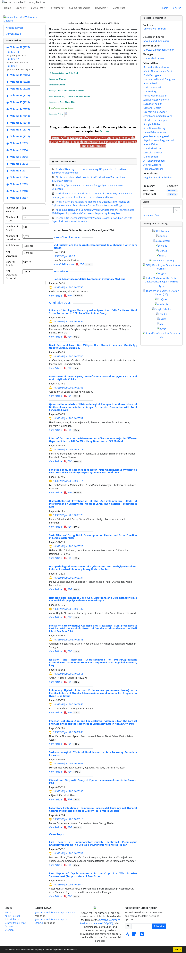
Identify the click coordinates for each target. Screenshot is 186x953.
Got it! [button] (178, 949)
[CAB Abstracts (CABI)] (161, 260)
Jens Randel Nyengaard (156, 136)
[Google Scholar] (161, 308)
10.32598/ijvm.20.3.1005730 (68, 287)
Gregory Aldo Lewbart (155, 111)
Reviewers (100, 7)
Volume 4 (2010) (19, 177)
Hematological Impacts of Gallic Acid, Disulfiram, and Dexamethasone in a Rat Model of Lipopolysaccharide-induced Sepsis (93, 599)
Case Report (57, 834)
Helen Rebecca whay (154, 132)
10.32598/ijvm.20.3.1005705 (68, 387)
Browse (20, 7)
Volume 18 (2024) (20, 81)
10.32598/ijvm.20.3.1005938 (68, 791)
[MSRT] (161, 323)
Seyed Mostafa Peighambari (158, 140)
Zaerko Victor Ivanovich (156, 99)
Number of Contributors (13, 237)
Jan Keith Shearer (152, 152)
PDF (85, 264)
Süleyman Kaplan (152, 103)
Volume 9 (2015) (19, 143)
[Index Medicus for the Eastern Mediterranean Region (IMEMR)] (161, 279)
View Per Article (10, 263)
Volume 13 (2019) (20, 116)
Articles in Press (14, 27)
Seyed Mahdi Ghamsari (156, 41)
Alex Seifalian (150, 144)
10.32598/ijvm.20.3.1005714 (68, 481)
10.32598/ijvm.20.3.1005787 (68, 609)
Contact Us (119, 7)
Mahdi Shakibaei (152, 148)
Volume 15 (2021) (20, 102)
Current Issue (13, 33)
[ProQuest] (161, 299)
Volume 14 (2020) (20, 109)
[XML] (116, 230)
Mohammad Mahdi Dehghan (159, 79)
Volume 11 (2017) (20, 129)
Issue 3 (15, 52)
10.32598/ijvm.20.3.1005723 (68, 515)
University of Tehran (154, 28)
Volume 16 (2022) (20, 95)
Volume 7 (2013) (19, 157)
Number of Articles (12, 228)
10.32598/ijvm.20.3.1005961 (68, 763)
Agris (161, 286)
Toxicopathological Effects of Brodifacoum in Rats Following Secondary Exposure (93, 754)
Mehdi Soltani (150, 156)
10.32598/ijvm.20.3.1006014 (68, 884)
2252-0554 (172, 194)
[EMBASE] (161, 250)
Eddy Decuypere (152, 75)
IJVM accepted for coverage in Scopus (55, 912)
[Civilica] (161, 318)
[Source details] (161, 240)
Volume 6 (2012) (19, 163)
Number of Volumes (12, 209)
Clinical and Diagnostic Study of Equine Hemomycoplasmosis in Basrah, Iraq (93, 781)
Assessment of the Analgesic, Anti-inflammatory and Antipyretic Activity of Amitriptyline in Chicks (93, 378)
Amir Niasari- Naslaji (154, 128)
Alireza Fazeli (150, 83)
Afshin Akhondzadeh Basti (157, 71)
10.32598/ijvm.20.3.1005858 (68, 639)
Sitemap (9, 929)
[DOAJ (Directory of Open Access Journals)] (161, 266)
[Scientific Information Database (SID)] (161, 335)
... (144, 341)
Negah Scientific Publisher (157, 177)
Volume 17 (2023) (20, 88)
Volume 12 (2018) (20, 122)
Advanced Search (152, 215)
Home (7, 7)
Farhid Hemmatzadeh (155, 95)
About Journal (12, 916)
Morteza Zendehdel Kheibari (159, 49)
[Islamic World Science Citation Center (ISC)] (161, 292)
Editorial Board (13, 919)
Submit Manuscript (79, 7)
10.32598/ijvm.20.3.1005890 (68, 732)
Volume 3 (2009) (19, 184)
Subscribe (159, 926)
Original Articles (60, 303)
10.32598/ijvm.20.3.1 (64, 256)
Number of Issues (12, 218)
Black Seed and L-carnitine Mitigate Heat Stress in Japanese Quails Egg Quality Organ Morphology (93, 346)
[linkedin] (161, 313)
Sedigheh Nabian (152, 124)
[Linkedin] (134, 935)
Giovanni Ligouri (152, 107)
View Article (55, 295)
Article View (12, 245)
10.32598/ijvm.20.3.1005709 (68, 853)
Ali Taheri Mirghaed (154, 160)
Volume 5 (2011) (19, 170)
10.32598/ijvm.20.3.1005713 (68, 449)
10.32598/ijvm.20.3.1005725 (68, 546)
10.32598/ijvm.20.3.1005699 (68, 321)
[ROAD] (161, 328)
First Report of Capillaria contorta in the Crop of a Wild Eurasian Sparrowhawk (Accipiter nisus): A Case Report (93, 875)
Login (165, 7)
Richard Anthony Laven (156, 67)
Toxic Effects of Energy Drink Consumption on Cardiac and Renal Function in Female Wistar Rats (93, 536)
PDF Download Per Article (11, 275)
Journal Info (37, 7)
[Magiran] (161, 273)
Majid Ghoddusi (152, 87)
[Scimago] (161, 245)
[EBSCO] (161, 255)
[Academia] (161, 304)
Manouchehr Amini (153, 58)
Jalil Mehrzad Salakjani (155, 120)
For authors (56, 7)
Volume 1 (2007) (19, 197)
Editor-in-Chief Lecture (64, 237)
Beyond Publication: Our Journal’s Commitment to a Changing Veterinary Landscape (93, 246)
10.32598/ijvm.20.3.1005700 (68, 356)
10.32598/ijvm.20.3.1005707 (68, 418)
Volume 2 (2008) (19, 191)
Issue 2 (15, 59)
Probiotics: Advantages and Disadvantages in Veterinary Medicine (87, 279)
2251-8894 (172, 190)
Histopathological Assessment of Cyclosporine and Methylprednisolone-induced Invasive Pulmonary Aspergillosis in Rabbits (93, 568)
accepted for (95, 131)
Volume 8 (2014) (19, 150)
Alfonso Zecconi (152, 164)
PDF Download (11, 254)
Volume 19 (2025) (20, 75)
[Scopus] (161, 235)
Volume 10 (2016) (20, 136)
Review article (58, 271)
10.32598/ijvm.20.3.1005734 (68, 577)
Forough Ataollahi (153, 168)
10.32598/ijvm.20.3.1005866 (68, 704)
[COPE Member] (161, 230)
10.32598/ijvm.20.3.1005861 (68, 673)
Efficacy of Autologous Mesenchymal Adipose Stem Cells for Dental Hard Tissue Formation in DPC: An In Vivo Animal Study (93, 312)
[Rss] (141, 935)
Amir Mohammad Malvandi (158, 116)
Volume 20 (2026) (20, 47)
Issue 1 (15, 66)
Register (176, 7)
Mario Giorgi (150, 91)
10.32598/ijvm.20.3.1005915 (68, 819)
